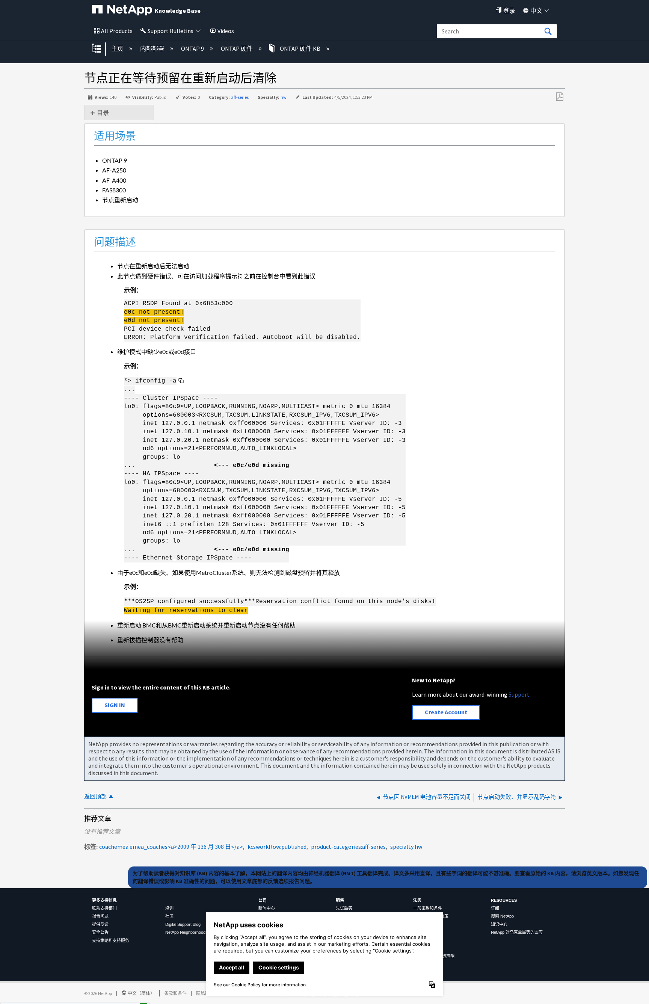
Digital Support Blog (183, 924)
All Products (117, 31)
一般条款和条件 (427, 908)
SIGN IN (114, 705)
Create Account (446, 712)
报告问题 (100, 916)
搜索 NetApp (502, 916)
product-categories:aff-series (348, 846)
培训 (169, 908)
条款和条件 (175, 993)
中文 (536, 10)
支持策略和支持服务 (110, 940)
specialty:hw (406, 846)
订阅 (495, 908)
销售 (340, 900)
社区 (169, 916)
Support (519, 694)
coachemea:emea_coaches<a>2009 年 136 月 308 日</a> (171, 846)
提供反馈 (100, 924)
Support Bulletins (170, 31)
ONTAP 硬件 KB (300, 48)
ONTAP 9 (193, 48)
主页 (117, 48)
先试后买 (344, 908)
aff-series (240, 97)
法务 (417, 900)
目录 (103, 112)
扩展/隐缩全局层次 (101, 48)
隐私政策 (205, 993)
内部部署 (152, 48)
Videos (225, 31)
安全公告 (100, 932)
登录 (509, 10)
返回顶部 (95, 796)
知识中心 (499, 924)
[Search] (547, 31)
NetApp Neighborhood (185, 932)
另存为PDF (559, 96)
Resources (504, 900)
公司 (262, 900)
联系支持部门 (104, 908)
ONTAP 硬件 (237, 48)
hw (284, 97)
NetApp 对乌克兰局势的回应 (517, 932)
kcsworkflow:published (277, 846)
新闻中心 (266, 908)
